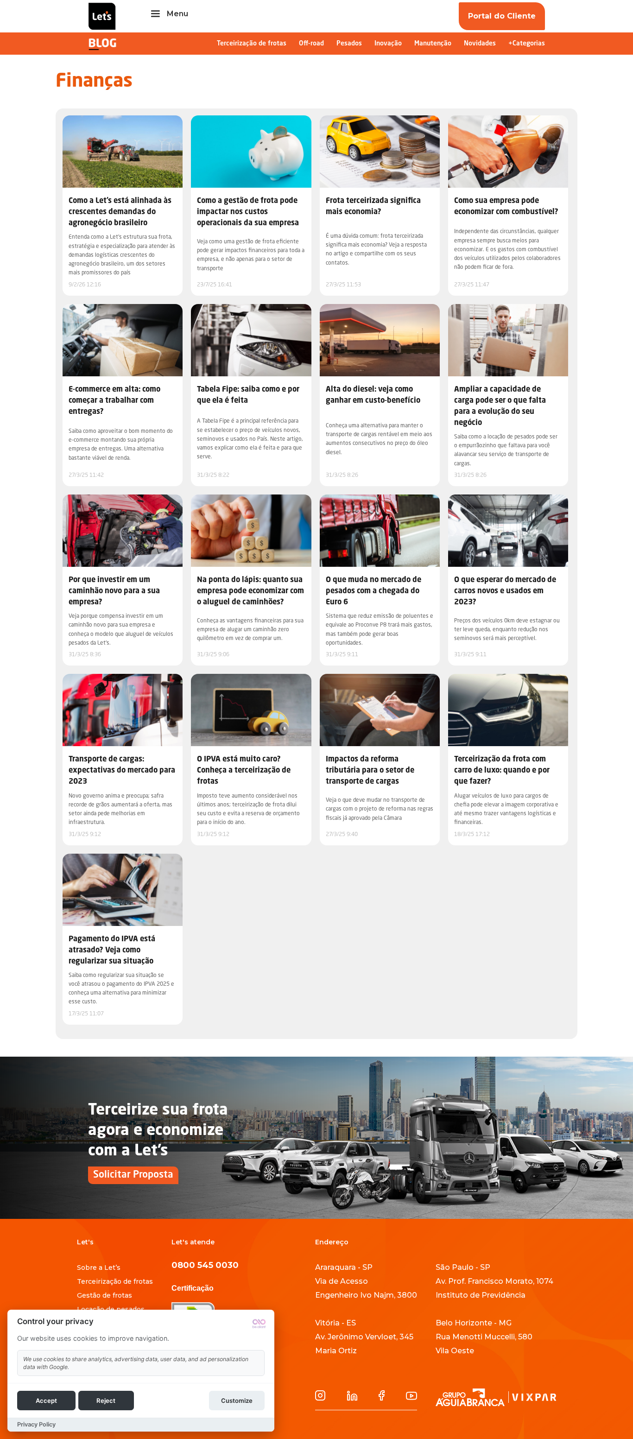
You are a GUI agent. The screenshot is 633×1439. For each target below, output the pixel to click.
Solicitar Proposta (133, 1175)
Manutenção (432, 43)
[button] (168, 14)
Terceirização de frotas (251, 43)
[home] (102, 16)
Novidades (480, 43)
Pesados (349, 43)
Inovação (388, 43)
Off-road (311, 43)
